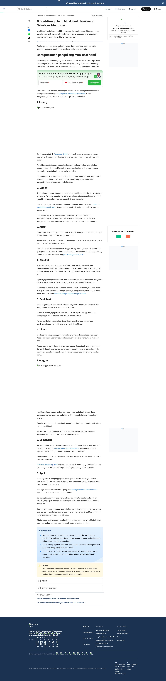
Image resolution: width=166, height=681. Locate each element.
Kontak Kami (121, 640)
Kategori (86, 626)
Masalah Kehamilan (68, 15)
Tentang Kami (121, 630)
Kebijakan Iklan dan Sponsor (105, 640)
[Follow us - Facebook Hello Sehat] (37, 640)
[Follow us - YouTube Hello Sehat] (53, 640)
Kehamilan (40, 15)
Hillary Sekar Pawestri (121, 36)
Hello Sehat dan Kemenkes (104, 646)
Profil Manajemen (122, 633)
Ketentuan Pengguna (102, 630)
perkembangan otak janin (73, 254)
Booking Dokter (88, 638)
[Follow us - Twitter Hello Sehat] (49, 640)
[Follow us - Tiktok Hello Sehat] (57, 640)
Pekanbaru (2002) (61, 154)
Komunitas (86, 644)
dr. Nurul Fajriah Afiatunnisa (123, 28)
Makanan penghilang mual (47, 465)
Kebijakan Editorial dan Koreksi (105, 637)
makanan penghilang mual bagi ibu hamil (70, 294)
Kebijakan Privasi (101, 633)
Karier (119, 637)
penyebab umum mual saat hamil (72, 94)
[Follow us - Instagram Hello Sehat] (41, 640)
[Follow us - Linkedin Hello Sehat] (45, 640)
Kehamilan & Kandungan (53, 15)
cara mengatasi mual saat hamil (66, 448)
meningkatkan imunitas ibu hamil (84, 490)
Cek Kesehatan (88, 632)
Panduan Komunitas (102, 643)
